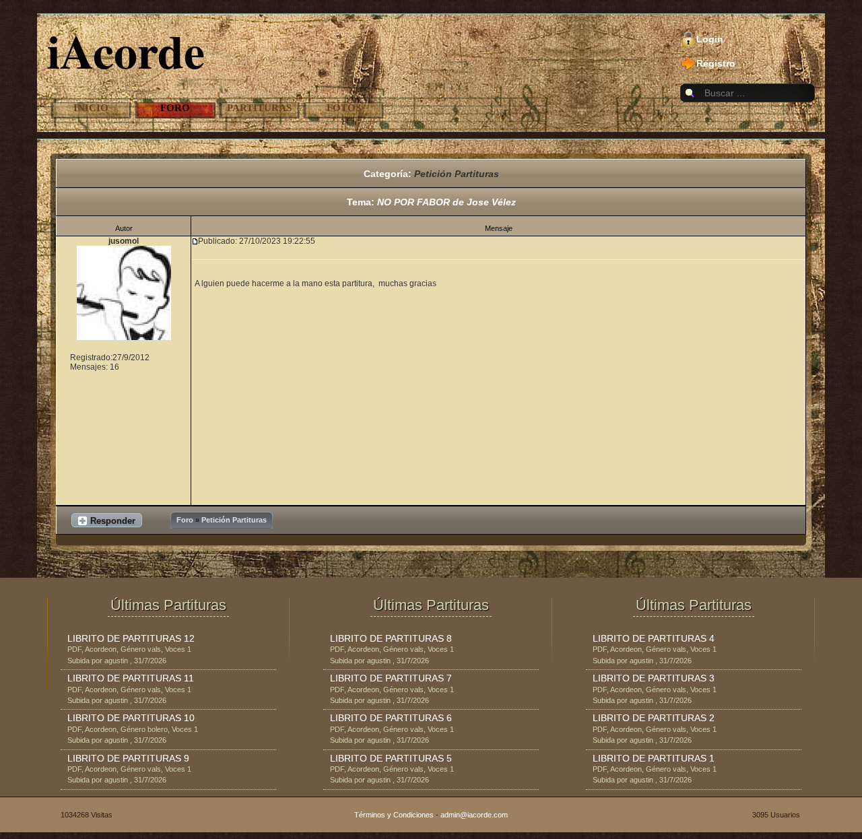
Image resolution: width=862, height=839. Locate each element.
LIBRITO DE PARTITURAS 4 (654, 638)
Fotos (344, 107)
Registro (715, 63)
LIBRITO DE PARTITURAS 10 (131, 717)
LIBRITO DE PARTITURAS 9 (128, 758)
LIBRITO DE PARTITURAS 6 (391, 717)
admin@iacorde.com (474, 815)
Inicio (90, 107)
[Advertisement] (498, 407)
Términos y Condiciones (394, 815)
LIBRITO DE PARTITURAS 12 (131, 638)
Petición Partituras (456, 173)
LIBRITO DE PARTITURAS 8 (391, 638)
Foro (175, 107)
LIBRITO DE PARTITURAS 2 (654, 717)
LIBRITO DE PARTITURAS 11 (130, 678)
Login (709, 39)
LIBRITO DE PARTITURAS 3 (654, 678)
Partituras (259, 107)
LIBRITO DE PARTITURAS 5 (391, 758)
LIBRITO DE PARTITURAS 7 (391, 678)
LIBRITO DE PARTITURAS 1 (654, 758)
